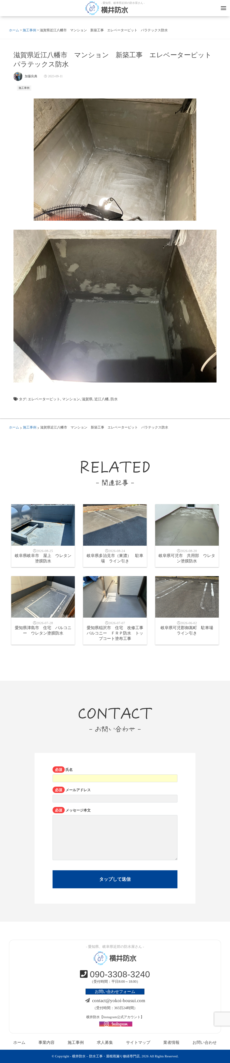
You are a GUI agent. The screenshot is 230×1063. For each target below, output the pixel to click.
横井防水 (114, 10)
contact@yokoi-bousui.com (118, 1000)
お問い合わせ (204, 1042)
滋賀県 (87, 399)
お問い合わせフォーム (115, 991)
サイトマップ (138, 1042)
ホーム (19, 1042)
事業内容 (46, 1042)
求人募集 (105, 1042)
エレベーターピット (44, 399)
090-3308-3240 (120, 974)
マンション (71, 399)
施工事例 (24, 87)
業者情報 (171, 1042)
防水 (114, 399)
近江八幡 (101, 399)
